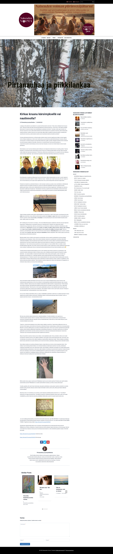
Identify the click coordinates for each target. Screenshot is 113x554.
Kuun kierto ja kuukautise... (86, 144)
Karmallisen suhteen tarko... (87, 155)
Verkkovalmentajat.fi (60, 550)
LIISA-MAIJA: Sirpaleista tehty (80, 182)
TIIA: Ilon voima (77, 192)
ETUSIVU (44, 37)
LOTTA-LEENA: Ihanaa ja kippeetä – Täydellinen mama (82, 185)
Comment (23, 524)
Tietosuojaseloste (69, 550)
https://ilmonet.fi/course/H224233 (27, 437)
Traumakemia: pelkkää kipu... (87, 122)
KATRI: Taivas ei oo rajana (80, 178)
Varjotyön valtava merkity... (86, 149)
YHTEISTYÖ (60, 37)
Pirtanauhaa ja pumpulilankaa (28, 122)
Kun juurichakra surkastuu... (87, 127)
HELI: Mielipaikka (77, 220)
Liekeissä (83, 118)
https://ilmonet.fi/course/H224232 (27, 433)
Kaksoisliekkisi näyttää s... (86, 117)
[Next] (66, 491)
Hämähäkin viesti (84, 133)
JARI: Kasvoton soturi (79, 232)
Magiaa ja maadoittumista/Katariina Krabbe (44, 494)
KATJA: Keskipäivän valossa (80, 202)
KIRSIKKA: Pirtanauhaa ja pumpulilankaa (83, 196)
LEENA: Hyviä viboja (78, 198)
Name (22, 540)
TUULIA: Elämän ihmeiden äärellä (81, 180)
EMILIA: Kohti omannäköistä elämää (82, 210)
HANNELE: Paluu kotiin (79, 212)
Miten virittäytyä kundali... (86, 165)
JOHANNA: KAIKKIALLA (79, 226)
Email (47, 540)
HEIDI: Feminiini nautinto (79, 194)
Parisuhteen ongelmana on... (87, 138)
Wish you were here (85, 129)
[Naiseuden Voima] (26, 20)
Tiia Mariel (58, 493)
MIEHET (75, 228)
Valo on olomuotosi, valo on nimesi (60, 489)
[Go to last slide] (23, 491)
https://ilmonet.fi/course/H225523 (43, 422)
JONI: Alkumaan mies (79, 230)
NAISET (74, 174)
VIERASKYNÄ (76, 237)
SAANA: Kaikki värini (78, 190)
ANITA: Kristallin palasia (79, 216)
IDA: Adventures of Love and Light (81, 188)
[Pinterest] (48, 442)
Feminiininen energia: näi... (86, 160)
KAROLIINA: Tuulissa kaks (79, 204)
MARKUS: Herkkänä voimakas (80, 234)
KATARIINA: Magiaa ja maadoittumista (82, 176)
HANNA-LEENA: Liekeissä (79, 218)
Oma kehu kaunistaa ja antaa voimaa (28, 497)
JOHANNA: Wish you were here (81, 224)
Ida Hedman (84, 162)
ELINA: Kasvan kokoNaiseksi (80, 214)
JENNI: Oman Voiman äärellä (80, 208)
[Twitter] (44, 442)
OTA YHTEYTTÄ (67, 37)
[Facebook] (41, 442)
